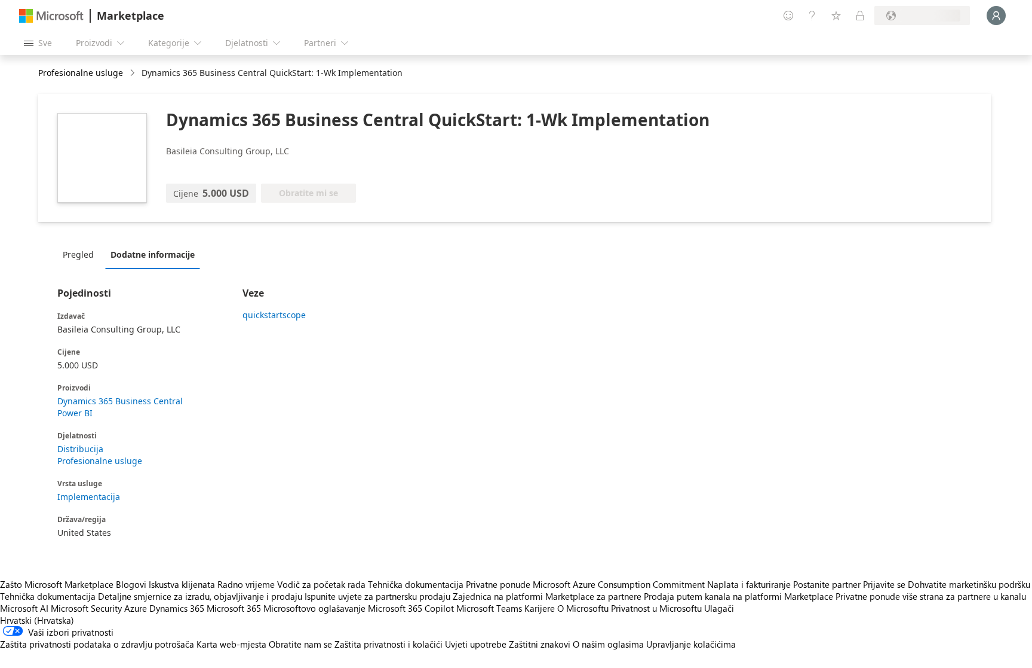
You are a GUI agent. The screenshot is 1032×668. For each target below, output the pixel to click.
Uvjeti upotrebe (475, 644)
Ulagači (719, 608)
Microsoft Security (86, 608)
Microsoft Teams (489, 608)
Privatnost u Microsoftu (656, 608)
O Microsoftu (583, 608)
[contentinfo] (133, 73)
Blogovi (131, 584)
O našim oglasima (608, 644)
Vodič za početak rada (321, 584)
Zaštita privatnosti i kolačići (388, 644)
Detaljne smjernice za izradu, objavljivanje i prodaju (200, 596)
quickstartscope (274, 315)
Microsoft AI (24, 608)
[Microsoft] (51, 16)
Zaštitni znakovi (539, 644)
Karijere (539, 608)
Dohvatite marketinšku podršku (969, 584)
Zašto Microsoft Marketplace (56, 584)
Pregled (78, 254)
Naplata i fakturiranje (749, 584)
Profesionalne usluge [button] (80, 72)
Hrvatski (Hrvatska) (37, 620)
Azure (135, 608)
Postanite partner (827, 584)
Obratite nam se (300, 644)
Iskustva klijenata (182, 584)
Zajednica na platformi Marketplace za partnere (547, 596)
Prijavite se (884, 584)
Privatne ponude (498, 584)
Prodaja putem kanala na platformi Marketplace (738, 596)
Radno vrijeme (246, 584)
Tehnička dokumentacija (415, 584)
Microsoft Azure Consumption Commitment (620, 584)
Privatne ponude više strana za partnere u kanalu (931, 596)
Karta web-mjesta (231, 644)
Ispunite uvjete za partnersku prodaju (377, 596)
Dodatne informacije (152, 254)
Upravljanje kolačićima (691, 644)
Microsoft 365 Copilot (411, 608)
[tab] (81, 254)
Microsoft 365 (234, 608)
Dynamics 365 (176, 608)
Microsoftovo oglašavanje (314, 608)
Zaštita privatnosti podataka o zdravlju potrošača (97, 644)
